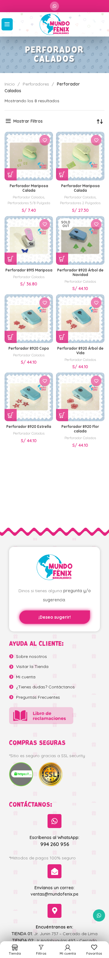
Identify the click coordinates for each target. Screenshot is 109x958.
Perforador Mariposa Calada (29, 188)
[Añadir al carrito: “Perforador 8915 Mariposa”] (11, 259)
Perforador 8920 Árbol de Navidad (80, 272)
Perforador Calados (28, 197)
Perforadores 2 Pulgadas (80, 203)
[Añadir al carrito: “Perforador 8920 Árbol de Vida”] (62, 337)
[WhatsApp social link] (54, 6)
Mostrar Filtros (28, 121)
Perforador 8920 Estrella (28, 426)
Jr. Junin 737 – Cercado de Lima (54, 933)
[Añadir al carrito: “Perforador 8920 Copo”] (11, 337)
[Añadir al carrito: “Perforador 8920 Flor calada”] (62, 415)
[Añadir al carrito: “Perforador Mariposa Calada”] (11, 174)
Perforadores (36, 84)
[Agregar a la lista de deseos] (44, 140)
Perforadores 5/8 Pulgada (29, 203)
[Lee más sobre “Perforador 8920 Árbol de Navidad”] (62, 259)
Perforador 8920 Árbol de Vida (80, 350)
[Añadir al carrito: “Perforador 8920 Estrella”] (11, 415)
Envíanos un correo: (54, 887)
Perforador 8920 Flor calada (80, 428)
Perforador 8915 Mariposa (28, 270)
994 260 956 (54, 844)
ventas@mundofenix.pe (54, 894)
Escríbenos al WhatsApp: (54, 837)
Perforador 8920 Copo (28, 348)
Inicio (10, 84)
